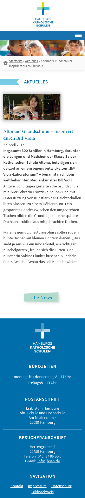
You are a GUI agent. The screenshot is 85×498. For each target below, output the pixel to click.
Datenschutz (61, 485)
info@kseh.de (49, 460)
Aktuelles (31, 61)
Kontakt (17, 485)
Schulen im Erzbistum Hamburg (43, 14)
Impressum (37, 485)
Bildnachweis (43, 491)
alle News (41, 298)
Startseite (15, 61)
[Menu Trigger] (66, 34)
